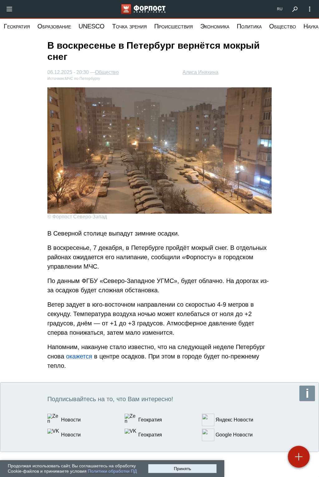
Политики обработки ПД (112, 471)
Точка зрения (129, 26)
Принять (182, 468)
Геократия (17, 26)
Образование (54, 26)
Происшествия (173, 26)
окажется (79, 356)
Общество (282, 26)
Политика (249, 26)
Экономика (214, 26)
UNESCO (92, 26)
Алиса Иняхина (200, 72)
